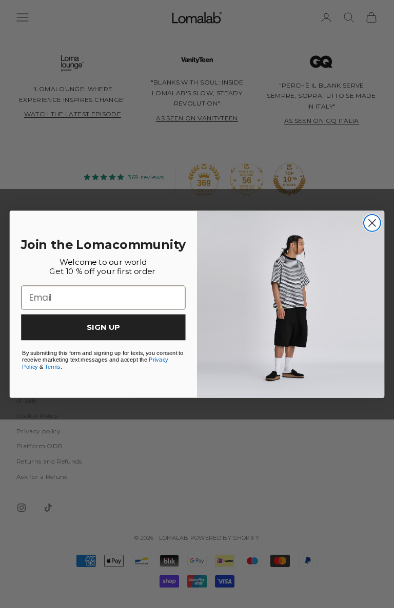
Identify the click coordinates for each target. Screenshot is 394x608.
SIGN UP (103, 326)
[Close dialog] (372, 222)
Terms (53, 366)
